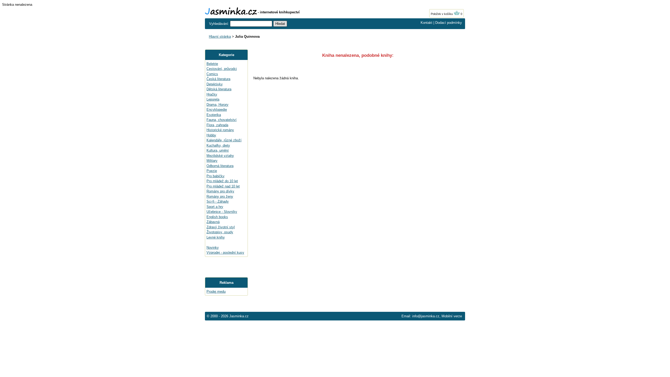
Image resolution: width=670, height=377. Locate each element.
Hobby (211, 135)
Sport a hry (214, 207)
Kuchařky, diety (218, 145)
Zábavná (213, 222)
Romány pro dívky (220, 191)
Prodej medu (216, 291)
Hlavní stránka (220, 36)
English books (217, 217)
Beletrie (212, 64)
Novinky (212, 248)
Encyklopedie (216, 110)
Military (211, 161)
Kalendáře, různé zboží (224, 140)
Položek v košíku (442, 13)
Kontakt (426, 23)
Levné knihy (215, 237)
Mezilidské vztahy (220, 156)
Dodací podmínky (448, 23)
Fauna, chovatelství (221, 120)
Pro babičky (215, 176)
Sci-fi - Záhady (217, 201)
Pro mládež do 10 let (222, 181)
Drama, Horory (217, 105)
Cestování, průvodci (221, 69)
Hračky (211, 94)
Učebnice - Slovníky (221, 212)
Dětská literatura (218, 89)
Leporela (212, 99)
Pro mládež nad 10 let (223, 186)
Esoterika (213, 115)
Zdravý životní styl (220, 227)
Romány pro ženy (219, 196)
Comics (212, 74)
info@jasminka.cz (425, 316)
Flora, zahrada (217, 125)
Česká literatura (218, 79)
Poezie (211, 171)
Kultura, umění (217, 150)
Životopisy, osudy (219, 232)
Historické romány (220, 130)
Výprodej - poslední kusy (225, 252)
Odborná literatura (219, 166)
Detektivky (214, 84)
